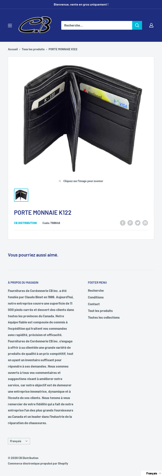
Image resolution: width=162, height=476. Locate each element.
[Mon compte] (151, 25)
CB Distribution (25, 223)
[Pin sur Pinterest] (130, 222)
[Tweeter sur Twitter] (137, 222)
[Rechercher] (137, 25)
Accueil (13, 49)
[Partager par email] (145, 222)
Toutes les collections (104, 317)
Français (15, 441)
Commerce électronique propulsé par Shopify (38, 463)
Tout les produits (100, 311)
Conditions (96, 297)
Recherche (96, 290)
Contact (94, 304)
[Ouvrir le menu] (10, 25)
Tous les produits (33, 49)
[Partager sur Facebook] (122, 222)
